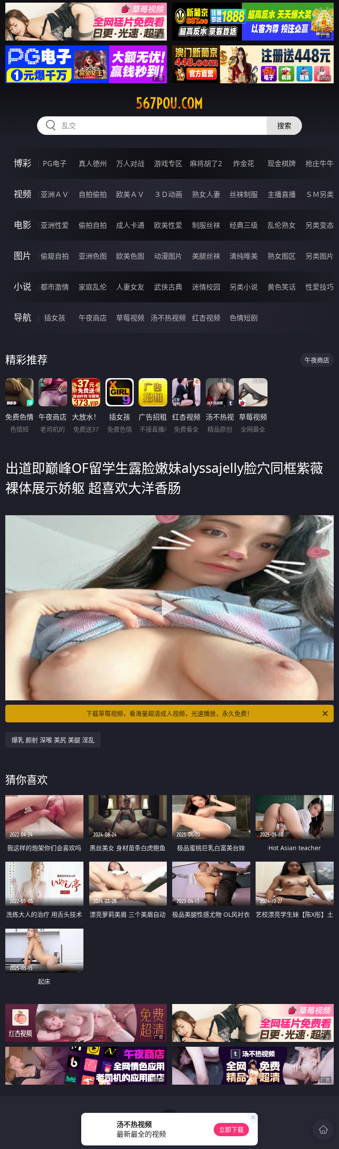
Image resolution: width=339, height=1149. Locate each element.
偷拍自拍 (93, 225)
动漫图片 (168, 256)
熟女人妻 (206, 194)
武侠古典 (168, 287)
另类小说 (244, 287)
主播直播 (281, 194)
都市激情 (55, 287)
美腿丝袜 (206, 256)
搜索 (284, 125)
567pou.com (169, 103)
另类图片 (319, 256)
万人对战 (130, 163)
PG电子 (55, 163)
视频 (22, 194)
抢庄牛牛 (319, 163)
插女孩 (54, 318)
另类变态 (319, 225)
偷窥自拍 (55, 256)
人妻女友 (130, 287)
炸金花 (243, 163)
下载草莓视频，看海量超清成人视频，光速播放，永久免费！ (169, 713)
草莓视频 (130, 318)
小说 (22, 287)
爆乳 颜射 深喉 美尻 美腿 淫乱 (52, 740)
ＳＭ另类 (319, 194)
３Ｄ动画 (168, 194)
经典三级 (244, 225)
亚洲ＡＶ (55, 194)
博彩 (22, 163)
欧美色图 (130, 256)
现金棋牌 (281, 163)
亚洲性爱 (55, 225)
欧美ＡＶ (130, 194)
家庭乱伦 (93, 287)
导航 (22, 318)
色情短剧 (244, 318)
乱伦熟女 (281, 225)
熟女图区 (281, 256)
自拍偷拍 (93, 194)
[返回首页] (323, 1129)
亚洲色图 (93, 256)
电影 (22, 225)
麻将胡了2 (206, 163)
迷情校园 (206, 287)
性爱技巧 (319, 287)
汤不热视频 (168, 318)
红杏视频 (206, 318)
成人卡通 (130, 225)
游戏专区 (168, 163)
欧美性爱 (168, 225)
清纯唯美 (244, 256)
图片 (22, 256)
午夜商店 (93, 318)
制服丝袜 (206, 225)
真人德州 (93, 163)
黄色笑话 (281, 287)
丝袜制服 (244, 194)
